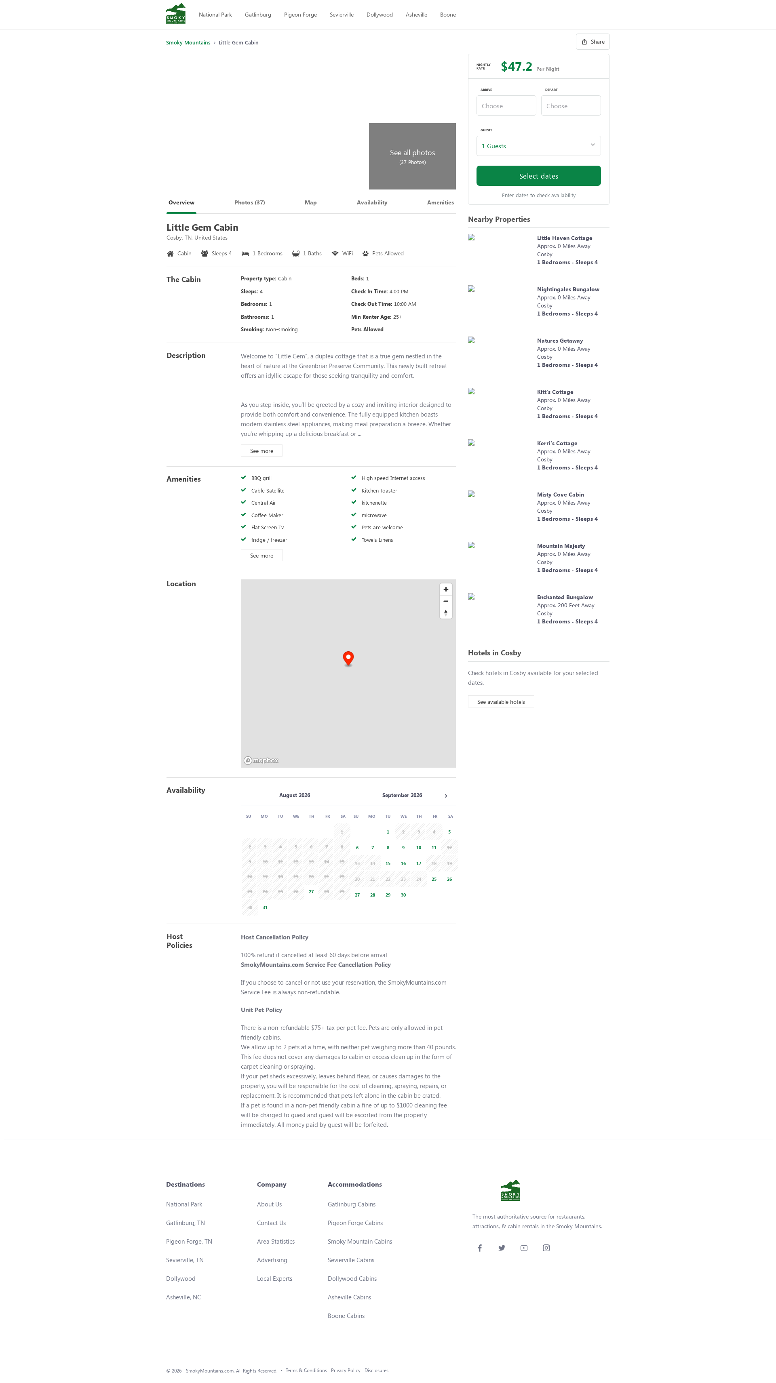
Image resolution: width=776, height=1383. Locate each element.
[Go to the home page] (176, 14)
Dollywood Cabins (352, 1278)
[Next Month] (446, 796)
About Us (269, 1204)
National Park (215, 14)
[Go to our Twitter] (502, 1248)
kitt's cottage (555, 391)
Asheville (416, 14)
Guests (486, 130)
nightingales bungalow (568, 289)
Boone (448, 14)
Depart (551, 89)
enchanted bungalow (565, 597)
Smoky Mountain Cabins (360, 1241)
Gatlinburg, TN (185, 1223)
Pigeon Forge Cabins (355, 1223)
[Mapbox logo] (261, 760)
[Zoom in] (446, 589)
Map (311, 202)
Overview (181, 202)
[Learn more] (500, 255)
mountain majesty (561, 545)
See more (261, 451)
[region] (348, 673)
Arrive (486, 89)
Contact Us (271, 1223)
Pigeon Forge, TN (189, 1241)
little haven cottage (565, 237)
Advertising (272, 1260)
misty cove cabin (560, 494)
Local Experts (274, 1278)
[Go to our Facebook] (479, 1248)
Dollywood (380, 14)
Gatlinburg (258, 14)
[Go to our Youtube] (524, 1248)
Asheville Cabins (349, 1297)
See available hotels (501, 701)
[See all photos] (266, 121)
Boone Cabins (346, 1315)
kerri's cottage (557, 443)
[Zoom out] (446, 601)
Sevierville (342, 14)
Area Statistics (276, 1241)
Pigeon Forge (300, 14)
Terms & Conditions (306, 1370)
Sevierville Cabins (351, 1260)
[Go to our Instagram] (546, 1248)
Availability (372, 202)
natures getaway (560, 340)
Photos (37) (249, 202)
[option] (310, 890)
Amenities (440, 202)
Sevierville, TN (185, 1260)
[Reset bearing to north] (446, 613)
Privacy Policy (346, 1370)
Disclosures (376, 1370)
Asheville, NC (183, 1297)
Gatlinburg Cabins (351, 1204)
